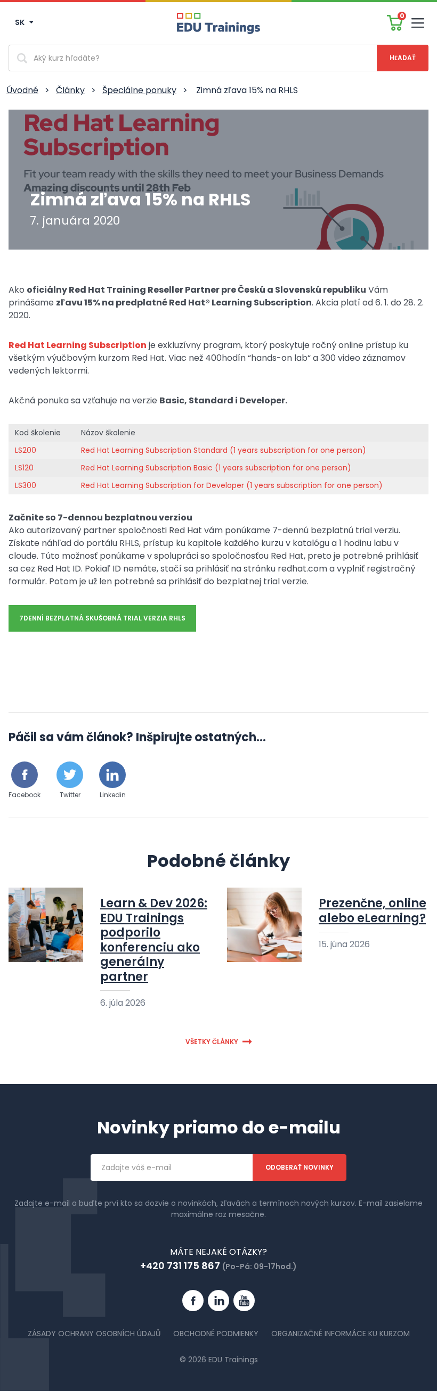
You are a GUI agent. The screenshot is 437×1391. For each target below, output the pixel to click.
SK (20, 22)
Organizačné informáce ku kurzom (340, 1333)
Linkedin (113, 794)
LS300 (25, 485)
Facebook (25, 794)
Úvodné (22, 90)
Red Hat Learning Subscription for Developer (163, 485)
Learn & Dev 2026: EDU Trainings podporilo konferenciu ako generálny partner (153, 940)
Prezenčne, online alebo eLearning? (372, 910)
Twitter (70, 794)
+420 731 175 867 (180, 1265)
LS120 (24, 467)
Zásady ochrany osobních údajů (94, 1333)
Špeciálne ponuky (139, 90)
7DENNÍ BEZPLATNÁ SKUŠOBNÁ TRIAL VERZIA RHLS (102, 618)
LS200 (25, 450)
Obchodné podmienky (215, 1333)
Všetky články (211, 1041)
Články (70, 90)
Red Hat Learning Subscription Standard (154, 450)
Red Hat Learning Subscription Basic (147, 467)
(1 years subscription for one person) (297, 450)
